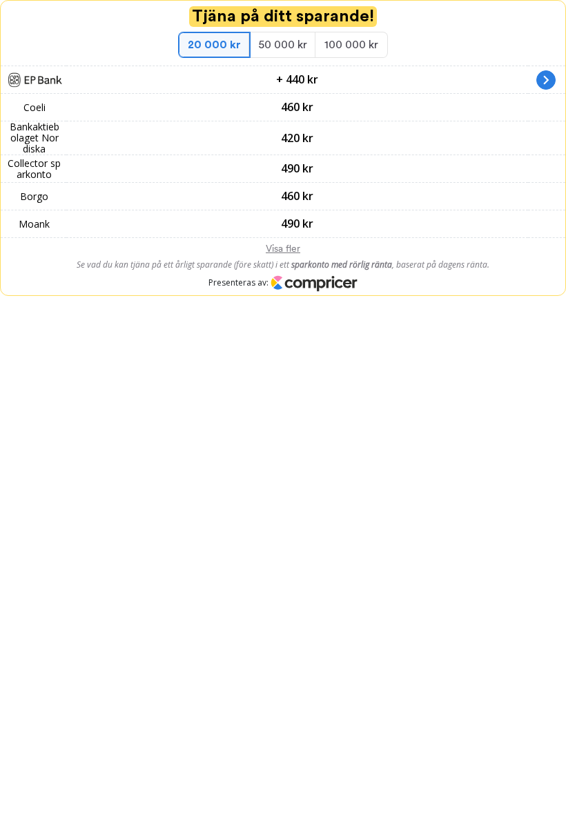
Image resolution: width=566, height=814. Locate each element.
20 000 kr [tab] (214, 44)
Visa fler (283, 248)
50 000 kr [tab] (282, 44)
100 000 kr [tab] (351, 44)
